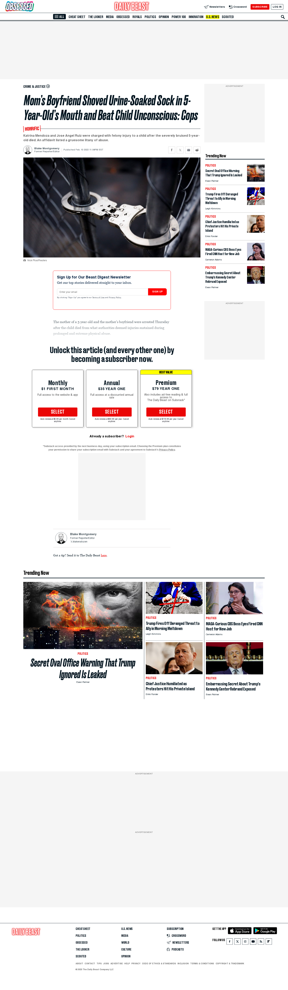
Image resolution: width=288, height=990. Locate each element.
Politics (150, 17)
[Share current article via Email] (188, 150)
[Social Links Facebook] (229, 942)
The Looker (95, 17)
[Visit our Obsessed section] (32, 7)
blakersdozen (80, 542)
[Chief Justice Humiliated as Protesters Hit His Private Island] (256, 231)
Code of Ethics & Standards (159, 963)
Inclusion (183, 963)
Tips (99, 963)
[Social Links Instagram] (245, 942)
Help (127, 963)
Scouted (228, 17)
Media (110, 17)
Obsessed (123, 17)
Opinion (164, 17)
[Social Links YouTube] (253, 942)
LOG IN (277, 6)
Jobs (106, 963)
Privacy (135, 963)
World (125, 942)
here (104, 555)
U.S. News (212, 17)
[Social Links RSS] (261, 942)
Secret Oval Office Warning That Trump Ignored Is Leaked (83, 668)
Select (58, 412)
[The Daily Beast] (131, 7)
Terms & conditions (202, 963)
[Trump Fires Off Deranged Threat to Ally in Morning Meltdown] (256, 204)
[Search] (283, 17)
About (79, 963)
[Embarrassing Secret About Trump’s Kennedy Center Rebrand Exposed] (256, 282)
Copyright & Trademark (230, 963)
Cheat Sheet (77, 17)
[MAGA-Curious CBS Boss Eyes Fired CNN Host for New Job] (256, 259)
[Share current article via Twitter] (180, 150)
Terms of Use (98, 298)
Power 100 (179, 17)
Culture (126, 949)
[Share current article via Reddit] (197, 150)
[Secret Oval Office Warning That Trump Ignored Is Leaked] (256, 180)
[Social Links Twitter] (237, 942)
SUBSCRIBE (259, 6)
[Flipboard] (269, 942)
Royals (137, 17)
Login (129, 436)
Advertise (116, 963)
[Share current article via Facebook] (171, 150)
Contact (90, 963)
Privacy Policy (115, 298)
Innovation (196, 17)
